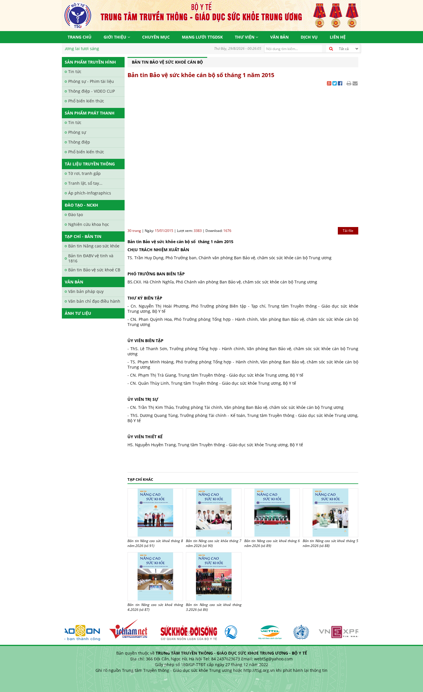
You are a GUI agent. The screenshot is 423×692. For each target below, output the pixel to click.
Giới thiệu (115, 37)
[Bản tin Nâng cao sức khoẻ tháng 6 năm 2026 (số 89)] (272, 513)
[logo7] (230, 630)
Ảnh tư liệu (78, 313)
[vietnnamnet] (124, 630)
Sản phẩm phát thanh (90, 113)
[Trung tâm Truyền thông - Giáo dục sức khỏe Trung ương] (211, 15)
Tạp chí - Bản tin (83, 236)
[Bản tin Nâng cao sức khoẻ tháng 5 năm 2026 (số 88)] (330, 513)
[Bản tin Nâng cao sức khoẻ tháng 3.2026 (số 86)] (213, 576)
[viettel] (264, 630)
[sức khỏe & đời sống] (181, 630)
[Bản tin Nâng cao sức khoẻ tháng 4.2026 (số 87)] (155, 576)
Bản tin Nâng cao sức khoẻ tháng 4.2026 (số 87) (155, 607)
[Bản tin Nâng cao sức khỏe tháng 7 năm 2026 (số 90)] (213, 513)
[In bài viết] (348, 84)
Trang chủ (80, 37)
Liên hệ (338, 37)
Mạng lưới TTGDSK (202, 37)
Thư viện (245, 37)
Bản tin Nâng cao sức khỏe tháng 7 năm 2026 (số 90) (213, 543)
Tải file (348, 230)
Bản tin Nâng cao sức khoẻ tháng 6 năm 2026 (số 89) (272, 543)
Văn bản (279, 37)
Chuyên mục (156, 37)
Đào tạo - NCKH (81, 205)
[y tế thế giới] (295, 630)
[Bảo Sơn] (70, 630)
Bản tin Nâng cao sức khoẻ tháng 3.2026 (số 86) (213, 607)
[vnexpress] (343, 630)
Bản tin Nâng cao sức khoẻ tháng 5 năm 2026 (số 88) (330, 543)
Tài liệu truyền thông (90, 164)
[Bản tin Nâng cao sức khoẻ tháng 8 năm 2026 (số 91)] (155, 513)
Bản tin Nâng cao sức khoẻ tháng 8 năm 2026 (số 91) (155, 543)
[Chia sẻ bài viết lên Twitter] (334, 84)
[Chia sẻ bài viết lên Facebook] (340, 84)
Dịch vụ (309, 37)
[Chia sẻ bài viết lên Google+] (329, 84)
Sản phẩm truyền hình (90, 62)
